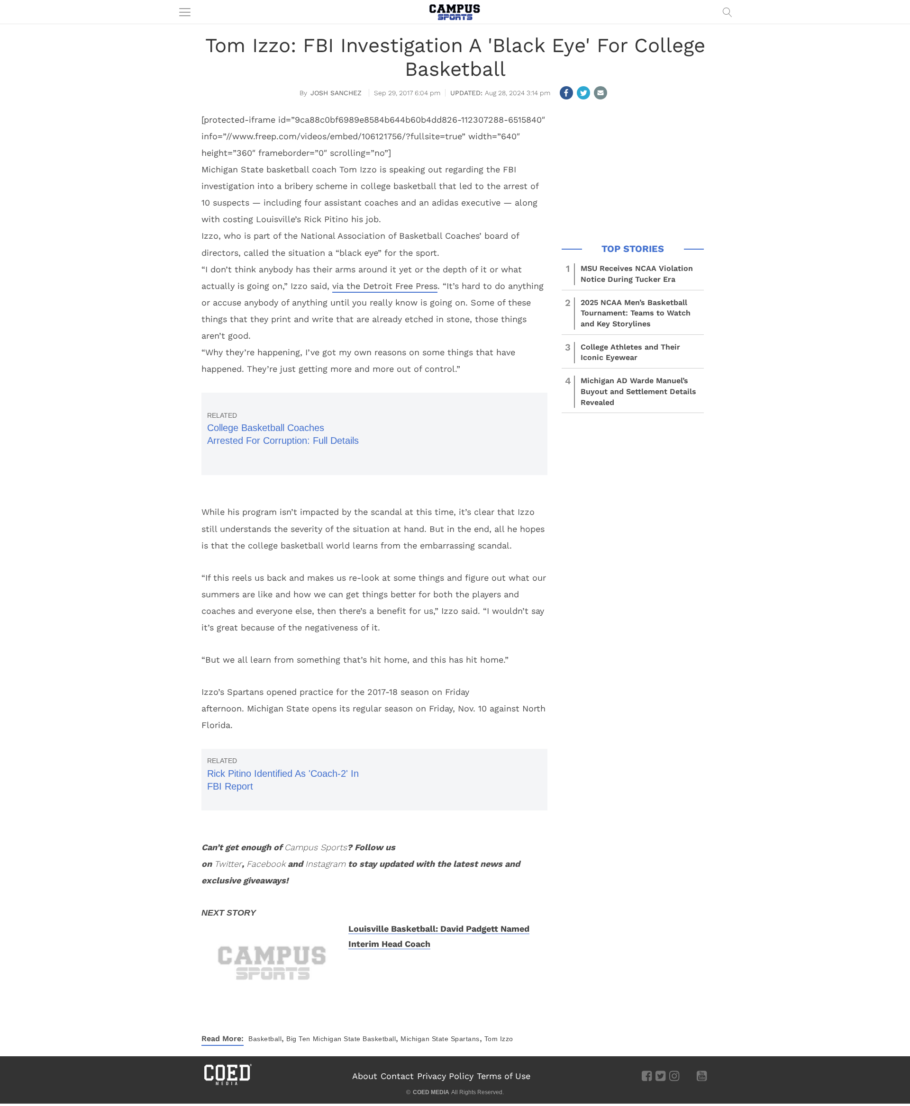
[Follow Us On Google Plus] (688, 1075)
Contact (397, 1076)
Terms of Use (503, 1076)
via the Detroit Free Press (384, 286)
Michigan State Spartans (440, 1039)
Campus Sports (315, 847)
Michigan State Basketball (354, 1039)
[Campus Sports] (455, 11)
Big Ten (298, 1039)
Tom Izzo (498, 1039)
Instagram (325, 864)
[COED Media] (227, 1084)
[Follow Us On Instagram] (674, 1075)
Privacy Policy (445, 1076)
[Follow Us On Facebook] (647, 1075)
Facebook (265, 864)
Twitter (228, 864)
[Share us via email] (600, 92)
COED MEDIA (431, 1092)
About (364, 1076)
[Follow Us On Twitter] (660, 1075)
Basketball (265, 1039)
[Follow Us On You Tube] (702, 1075)
